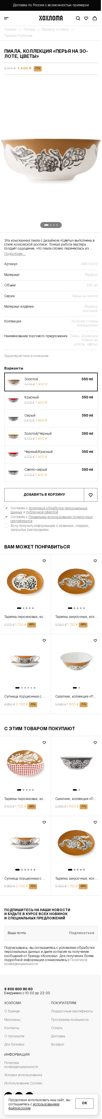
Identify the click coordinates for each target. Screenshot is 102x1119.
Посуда (29, 29)
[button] (51, 382)
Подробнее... (15, 254)
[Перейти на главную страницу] (51, 18)
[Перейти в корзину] (95, 18)
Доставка (58, 1036)
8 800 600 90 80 (27, 991)
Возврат (57, 1044)
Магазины (12, 1020)
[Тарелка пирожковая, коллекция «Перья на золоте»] (25, 584)
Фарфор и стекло (55, 29)
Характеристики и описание (26, 356)
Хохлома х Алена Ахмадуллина (84, 323)
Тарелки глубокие (18, 36)
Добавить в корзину (44, 494)
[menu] (14, 18)
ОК (84, 1103)
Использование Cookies (23, 1083)
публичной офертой (42, 512)
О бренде (12, 1011)
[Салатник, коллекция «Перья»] (76, 664)
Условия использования (23, 1075)
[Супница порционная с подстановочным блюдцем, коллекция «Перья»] (25, 664)
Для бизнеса (14, 1044)
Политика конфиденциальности (21, 1065)
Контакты (11, 1028)
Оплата (56, 1028)
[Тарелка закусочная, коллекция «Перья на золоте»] (76, 584)
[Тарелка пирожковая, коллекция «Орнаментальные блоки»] (25, 766)
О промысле (14, 1036)
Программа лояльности (70, 1020)
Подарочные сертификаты (72, 1011)
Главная (10, 29)
